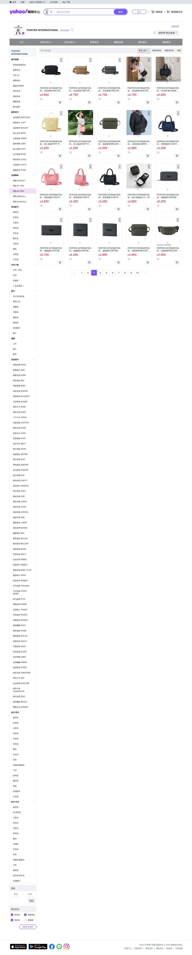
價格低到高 (156, 50)
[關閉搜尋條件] (51, 11)
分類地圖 (179, 948)
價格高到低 (169, 50)
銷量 (179, 50)
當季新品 (94, 42)
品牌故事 (175, 26)
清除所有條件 (27, 926)
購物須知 (149, 948)
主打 (21, 42)
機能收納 (118, 42)
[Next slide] (62, 69)
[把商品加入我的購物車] (60, 102)
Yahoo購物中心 (24, 11)
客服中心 (128, 948)
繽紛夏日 (142, 42)
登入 (139, 11)
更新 (180, 944)
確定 (31, 900)
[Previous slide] (40, 69)
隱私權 (169, 948)
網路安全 (159, 948)
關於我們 (138, 948)
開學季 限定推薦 (167, 32)
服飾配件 (166, 42)
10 (137, 272)
